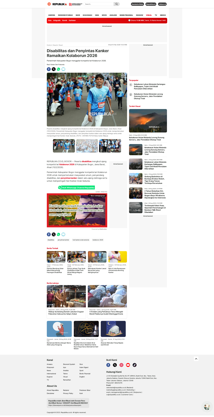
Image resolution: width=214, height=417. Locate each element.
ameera (51, 15)
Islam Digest (83, 367)
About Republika (53, 390)
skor (78, 15)
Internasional (51, 374)
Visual (55, 45)
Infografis (57, 20)
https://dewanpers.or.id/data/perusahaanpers (64, 405)
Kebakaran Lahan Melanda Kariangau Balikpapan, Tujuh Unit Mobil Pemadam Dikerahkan (149, 86)
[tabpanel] (63, 146)
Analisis (66, 370)
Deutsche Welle (137, 4)
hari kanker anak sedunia (81, 240)
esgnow (139, 15)
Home (49, 45)
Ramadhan (67, 380)
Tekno (65, 374)
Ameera (49, 364)
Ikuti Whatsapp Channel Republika (78, 188)
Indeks (163, 15)
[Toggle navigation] (49, 4)
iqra (97, 15)
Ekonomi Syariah (65, 15)
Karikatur (72, 20)
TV (156, 15)
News (49, 370)
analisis (113, 15)
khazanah (87, 15)
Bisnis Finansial (126, 15)
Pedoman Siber (84, 390)
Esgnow (50, 377)
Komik (64, 20)
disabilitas (86, 161)
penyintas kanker (69, 178)
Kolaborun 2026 (67, 164)
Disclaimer (50, 393)
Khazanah (50, 367)
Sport (81, 370)
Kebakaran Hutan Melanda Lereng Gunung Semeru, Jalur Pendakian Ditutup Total (148, 96)
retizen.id (162, 4)
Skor (81, 364)
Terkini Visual (134, 106)
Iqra (64, 367)
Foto (49, 20)
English (82, 377)
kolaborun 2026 (98, 240)
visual (149, 15)
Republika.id (150, 4)
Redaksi (66, 390)
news (104, 15)
